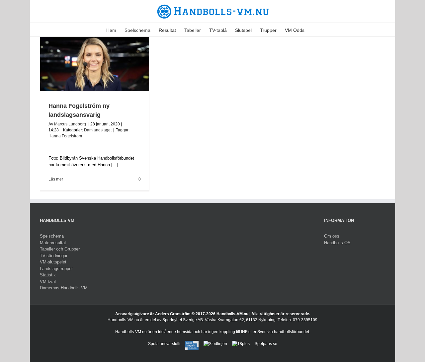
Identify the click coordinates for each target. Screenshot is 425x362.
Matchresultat (53, 242)
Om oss (331, 236)
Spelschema (52, 236)
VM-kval (48, 281)
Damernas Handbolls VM (64, 287)
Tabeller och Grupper (60, 249)
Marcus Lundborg (70, 124)
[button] (314, 29)
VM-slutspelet (53, 261)
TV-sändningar (53, 255)
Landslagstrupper (56, 268)
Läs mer (55, 179)
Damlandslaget (98, 130)
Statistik (48, 274)
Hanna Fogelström (65, 136)
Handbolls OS (337, 242)
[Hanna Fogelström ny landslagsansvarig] (94, 64)
